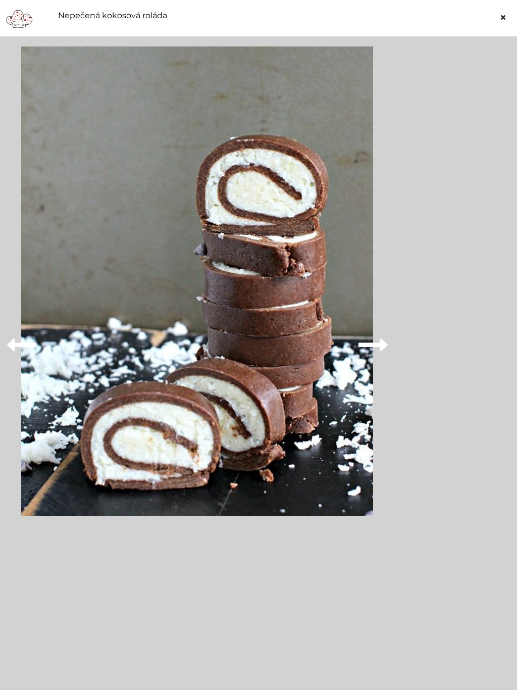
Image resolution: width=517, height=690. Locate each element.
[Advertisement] (457, 198)
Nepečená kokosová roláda (112, 15)
